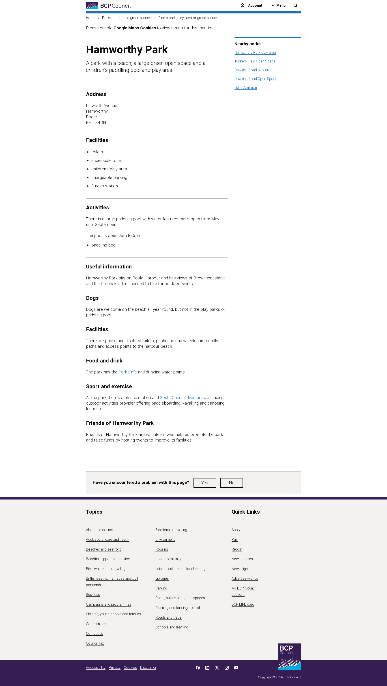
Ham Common (245, 87)
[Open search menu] (295, 5)
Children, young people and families (113, 614)
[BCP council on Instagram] (227, 668)
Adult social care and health (107, 539)
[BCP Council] (108, 5)
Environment (165, 539)
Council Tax (95, 643)
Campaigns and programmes (108, 604)
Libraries (162, 578)
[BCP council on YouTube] (236, 668)
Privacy (114, 667)
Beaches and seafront (103, 549)
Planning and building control (177, 608)
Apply (236, 530)
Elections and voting (171, 530)
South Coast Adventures (182, 397)
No (231, 482)
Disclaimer (148, 667)
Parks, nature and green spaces (127, 18)
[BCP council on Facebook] (198, 668)
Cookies (130, 667)
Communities (96, 624)
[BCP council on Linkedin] (207, 668)
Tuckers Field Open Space (254, 61)
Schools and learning (171, 627)
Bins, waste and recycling (105, 569)
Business (93, 594)
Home (90, 18)
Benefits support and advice (108, 559)
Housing (161, 549)
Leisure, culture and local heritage (181, 569)
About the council (99, 530)
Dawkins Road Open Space (255, 79)
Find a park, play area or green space (188, 18)
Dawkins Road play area (253, 70)
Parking (161, 588)
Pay (235, 539)
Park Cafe (127, 372)
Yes (204, 482)
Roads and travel (168, 617)
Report (237, 549)
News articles (242, 559)
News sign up (242, 569)
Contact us (94, 633)
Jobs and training (168, 559)
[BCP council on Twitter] (217, 668)
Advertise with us (245, 578)
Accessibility (95, 667)
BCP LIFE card (243, 604)
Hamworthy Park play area (255, 52)
